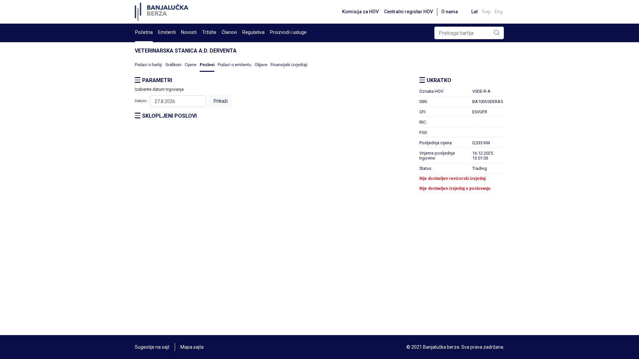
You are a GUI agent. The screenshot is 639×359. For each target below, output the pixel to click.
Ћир (486, 11)
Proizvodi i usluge (288, 32)
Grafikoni (173, 64)
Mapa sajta (192, 347)
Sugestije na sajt (152, 347)
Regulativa (253, 32)
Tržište (209, 32)
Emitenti (167, 32)
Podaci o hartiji (148, 64)
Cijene (190, 64)
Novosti (189, 32)
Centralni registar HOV (408, 11)
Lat (474, 11)
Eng (499, 11)
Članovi (229, 32)
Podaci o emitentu (234, 64)
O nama (449, 11)
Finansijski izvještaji (289, 64)
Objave (261, 64)
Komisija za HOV (360, 11)
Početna (144, 32)
